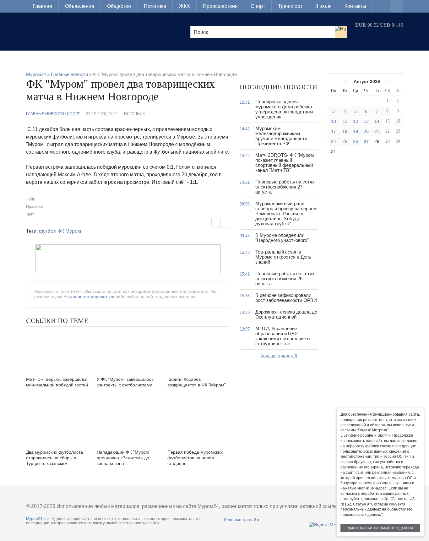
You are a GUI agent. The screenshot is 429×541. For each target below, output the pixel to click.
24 (333, 141)
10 (333, 121)
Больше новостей (278, 355)
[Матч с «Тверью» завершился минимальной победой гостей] (57, 351)
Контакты (355, 6)
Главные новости (45, 114)
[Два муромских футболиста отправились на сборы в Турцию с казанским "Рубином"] (57, 424)
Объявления (79, 6)
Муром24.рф (37, 518)
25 (344, 141)
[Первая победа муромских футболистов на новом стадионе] (198, 424)
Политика (155, 6)
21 (376, 131)
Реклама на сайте (242, 519)
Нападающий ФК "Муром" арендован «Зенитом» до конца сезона (123, 458)
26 (355, 141)
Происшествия (220, 6)
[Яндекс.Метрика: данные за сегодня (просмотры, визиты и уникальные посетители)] (328, 524)
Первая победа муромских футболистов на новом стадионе (195, 458)
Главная (42, 6)
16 (398, 121)
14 (376, 121)
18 (344, 131)
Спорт (258, 6)
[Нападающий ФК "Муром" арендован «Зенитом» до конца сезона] (128, 424)
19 (355, 131)
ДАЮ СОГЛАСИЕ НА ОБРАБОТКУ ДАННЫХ (380, 528)
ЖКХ (184, 6)
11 (345, 121)
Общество (119, 6)
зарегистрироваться (93, 296)
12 (355, 121)
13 (366, 121)
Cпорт (73, 114)
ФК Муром (69, 231)
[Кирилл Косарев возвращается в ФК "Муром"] (198, 351)
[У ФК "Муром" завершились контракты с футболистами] (128, 351)
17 (333, 131)
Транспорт (290, 6)
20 (366, 131)
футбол (47, 231)
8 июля (323, 6)
